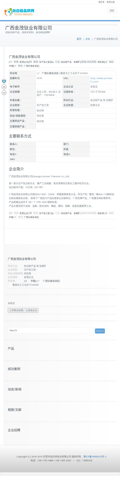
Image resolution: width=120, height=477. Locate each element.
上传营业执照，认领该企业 (23, 310)
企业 (87, 39)
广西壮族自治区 (31, 66)
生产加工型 (44, 62)
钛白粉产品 (66, 62)
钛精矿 (77, 62)
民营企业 (24, 62)
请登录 (101, 2)
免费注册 (111, 2)
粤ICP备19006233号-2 (94, 456)
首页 (79, 39)
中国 (11, 66)
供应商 (101, 62)
